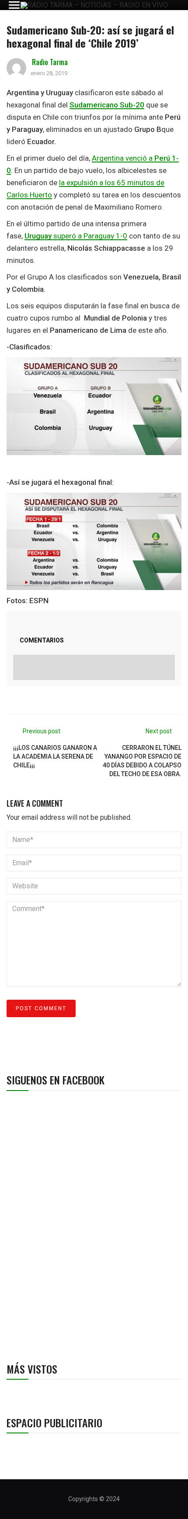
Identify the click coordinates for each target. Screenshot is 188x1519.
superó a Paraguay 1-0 (75, 235)
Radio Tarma (50, 62)
